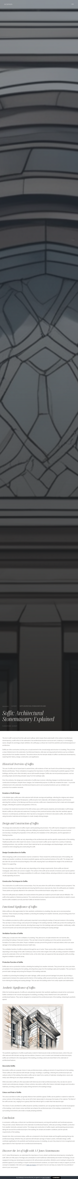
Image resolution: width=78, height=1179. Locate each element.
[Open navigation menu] (74, 4)
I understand (56, 1177)
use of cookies (46, 1177)
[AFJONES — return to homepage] (8, 4)
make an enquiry (31, 1165)
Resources (5, 706)
